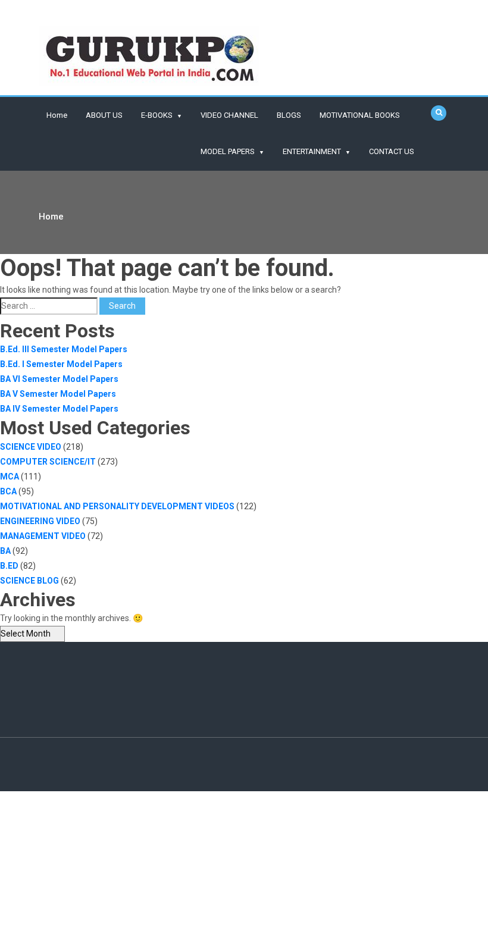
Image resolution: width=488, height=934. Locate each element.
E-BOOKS (157, 115)
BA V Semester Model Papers (58, 394)
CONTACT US (391, 151)
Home (56, 115)
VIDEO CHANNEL (229, 115)
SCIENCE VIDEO (30, 447)
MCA (9, 476)
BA (5, 551)
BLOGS (289, 115)
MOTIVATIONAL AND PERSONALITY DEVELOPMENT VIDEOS (117, 506)
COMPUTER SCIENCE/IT (48, 461)
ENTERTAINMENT (312, 151)
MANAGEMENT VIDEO (43, 536)
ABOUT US (104, 115)
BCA (8, 491)
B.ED (9, 566)
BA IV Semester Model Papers (59, 408)
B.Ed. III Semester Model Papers (63, 349)
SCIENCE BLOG (29, 580)
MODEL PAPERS (228, 151)
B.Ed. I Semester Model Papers (61, 364)
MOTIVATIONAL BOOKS (360, 115)
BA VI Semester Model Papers (59, 379)
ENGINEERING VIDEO (40, 521)
